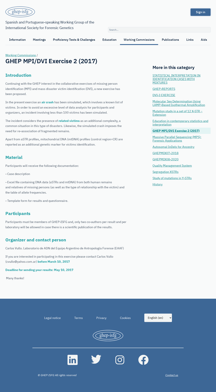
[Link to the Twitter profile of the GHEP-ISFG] (96, 360)
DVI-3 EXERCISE (164, 95)
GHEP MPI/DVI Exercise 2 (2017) (176, 131)
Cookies (125, 318)
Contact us (171, 375)
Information (17, 40)
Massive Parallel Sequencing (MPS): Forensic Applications (177, 138)
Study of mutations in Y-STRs (172, 178)
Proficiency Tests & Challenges (74, 40)
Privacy (101, 318)
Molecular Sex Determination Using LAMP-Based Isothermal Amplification (179, 103)
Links (190, 40)
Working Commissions (139, 40)
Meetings (39, 40)
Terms (78, 318)
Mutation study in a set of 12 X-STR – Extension (177, 113)
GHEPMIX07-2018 (166, 153)
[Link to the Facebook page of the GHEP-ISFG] (143, 360)
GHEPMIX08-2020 (166, 159)
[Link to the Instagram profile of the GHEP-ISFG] (120, 360)
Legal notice (52, 318)
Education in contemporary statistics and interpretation (180, 122)
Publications (170, 40)
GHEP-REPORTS (164, 89)
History (158, 184)
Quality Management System (172, 166)
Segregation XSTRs (166, 172)
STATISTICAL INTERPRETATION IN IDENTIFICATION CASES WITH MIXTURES (176, 79)
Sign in (200, 12)
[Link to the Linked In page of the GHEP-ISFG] (73, 360)
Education (109, 40)
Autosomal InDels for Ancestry (173, 147)
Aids (204, 40)
